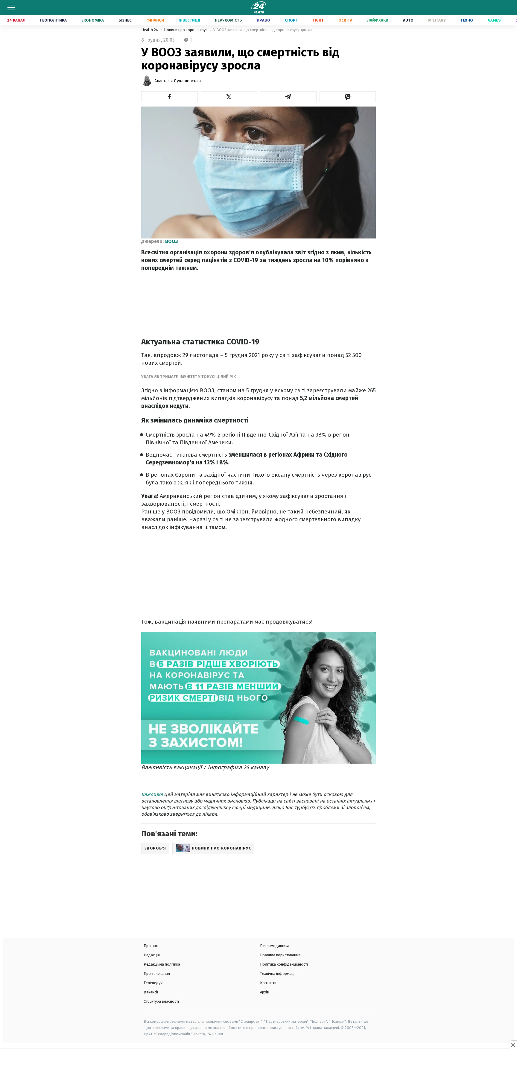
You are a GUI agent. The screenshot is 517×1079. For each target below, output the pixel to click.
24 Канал (16, 20)
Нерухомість (228, 20)
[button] (169, 96)
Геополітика (53, 20)
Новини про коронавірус (186, 30)
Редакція (152, 955)
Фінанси (155, 20)
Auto (408, 20)
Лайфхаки (377, 20)
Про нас (151, 945)
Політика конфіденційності (284, 964)
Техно (466, 20)
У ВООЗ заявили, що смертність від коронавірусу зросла (262, 30)
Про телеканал (157, 973)
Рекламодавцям (274, 945)
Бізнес (125, 20)
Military (437, 20)
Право (263, 20)
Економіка (92, 20)
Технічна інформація (278, 973)
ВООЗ (171, 241)
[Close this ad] (513, 1045)
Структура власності (161, 1001)
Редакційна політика (162, 964)
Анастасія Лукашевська (177, 80)
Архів (264, 992)
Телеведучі (153, 983)
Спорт (291, 20)
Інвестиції (189, 20)
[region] (258, 1064)
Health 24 (150, 30)
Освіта (345, 20)
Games (494, 20)
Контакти (268, 983)
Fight (318, 20)
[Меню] (11, 7)
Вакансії (151, 992)
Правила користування (280, 955)
